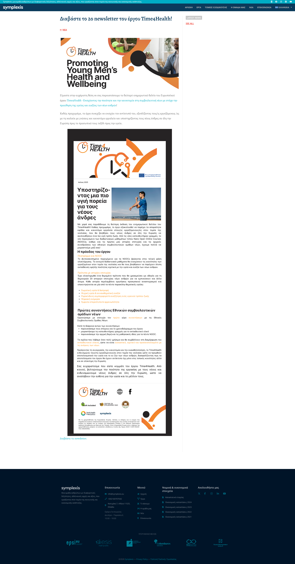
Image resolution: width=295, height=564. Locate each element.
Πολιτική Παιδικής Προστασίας (163, 559)
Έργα (199, 7)
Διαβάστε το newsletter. (73, 438)
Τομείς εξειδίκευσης (216, 7)
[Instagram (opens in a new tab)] (281, 1)
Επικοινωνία (264, 7)
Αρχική (189, 7)
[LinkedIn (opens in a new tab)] (285, 1)
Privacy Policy (142, 559)
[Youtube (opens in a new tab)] (290, 1)
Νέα (251, 7)
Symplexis (129, 559)
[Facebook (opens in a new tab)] (276, 1)
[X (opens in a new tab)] (271, 1)
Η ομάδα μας (238, 7)
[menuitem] (283, 7)
